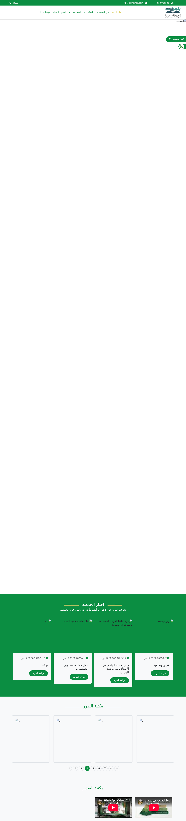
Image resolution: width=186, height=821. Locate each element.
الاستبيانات (76, 12)
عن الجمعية (103, 12)
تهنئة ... (43, 665)
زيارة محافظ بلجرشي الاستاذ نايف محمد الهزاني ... (115, 668)
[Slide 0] (93, 589)
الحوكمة (89, 12)
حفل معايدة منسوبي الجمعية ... (76, 666)
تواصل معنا (45, 12)
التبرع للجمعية (178, 38)
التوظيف (55, 12)
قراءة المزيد (160, 673)
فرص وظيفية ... (160, 665)
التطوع (63, 12)
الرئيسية (113, 12)
